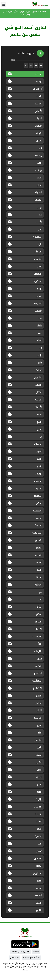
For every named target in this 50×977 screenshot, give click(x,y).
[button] (3, 4)
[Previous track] (41, 65)
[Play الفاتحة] (40, 53)
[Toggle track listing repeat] (31, 65)
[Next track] (36, 65)
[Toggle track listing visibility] (26, 65)
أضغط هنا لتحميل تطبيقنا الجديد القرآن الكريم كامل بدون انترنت (25, 13)
